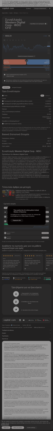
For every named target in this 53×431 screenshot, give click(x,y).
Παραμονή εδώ (17, 220)
